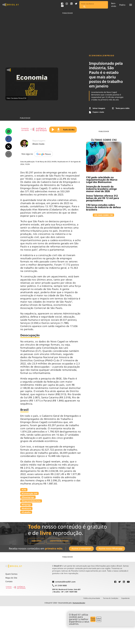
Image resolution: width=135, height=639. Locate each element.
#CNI (24, 489)
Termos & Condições (110, 598)
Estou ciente (93, 619)
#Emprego (26, 504)
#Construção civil (29, 493)
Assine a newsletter (81, 548)
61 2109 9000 (61, 585)
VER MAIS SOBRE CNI (103, 215)
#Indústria (26, 508)
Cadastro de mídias (59, 541)
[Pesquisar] (84, 7)
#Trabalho (26, 512)
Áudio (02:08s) (68, 129)
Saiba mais (36, 541)
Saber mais (99, 619)
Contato (9, 581)
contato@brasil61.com (65, 582)
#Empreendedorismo (31, 501)
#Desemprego (28, 497)
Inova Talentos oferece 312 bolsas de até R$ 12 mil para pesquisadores (102, 198)
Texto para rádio (122, 108)
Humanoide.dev (79, 603)
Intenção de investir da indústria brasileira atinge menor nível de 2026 (101, 188)
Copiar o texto (98, 112)
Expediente (125, 598)
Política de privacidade (91, 598)
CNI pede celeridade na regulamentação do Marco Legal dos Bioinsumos (101, 179)
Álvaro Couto (38, 144)
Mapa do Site (11, 577)
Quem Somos (11, 574)
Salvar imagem (99, 108)
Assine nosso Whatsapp (110, 548)
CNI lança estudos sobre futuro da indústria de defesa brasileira (103, 207)
